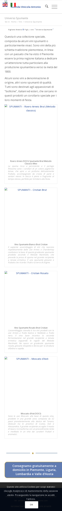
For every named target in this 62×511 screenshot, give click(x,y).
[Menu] (52, 6)
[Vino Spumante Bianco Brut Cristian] (31, 214)
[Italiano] (13, 4)
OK (31, 504)
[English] (5, 4)
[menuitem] (45, 6)
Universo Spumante (16, 18)
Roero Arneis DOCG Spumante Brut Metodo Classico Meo (31, 162)
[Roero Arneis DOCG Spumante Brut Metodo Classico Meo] (31, 130)
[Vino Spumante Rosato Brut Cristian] (31, 297)
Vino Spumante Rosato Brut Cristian (31, 328)
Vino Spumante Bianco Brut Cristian (31, 244)
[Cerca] (45, 6)
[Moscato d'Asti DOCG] (31, 383)
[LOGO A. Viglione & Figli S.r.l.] (26, 6)
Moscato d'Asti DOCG (31, 413)
